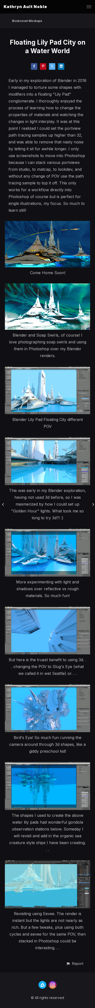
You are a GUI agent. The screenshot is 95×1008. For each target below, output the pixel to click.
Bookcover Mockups (27, 21)
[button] (74, 963)
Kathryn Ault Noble (25, 6)
